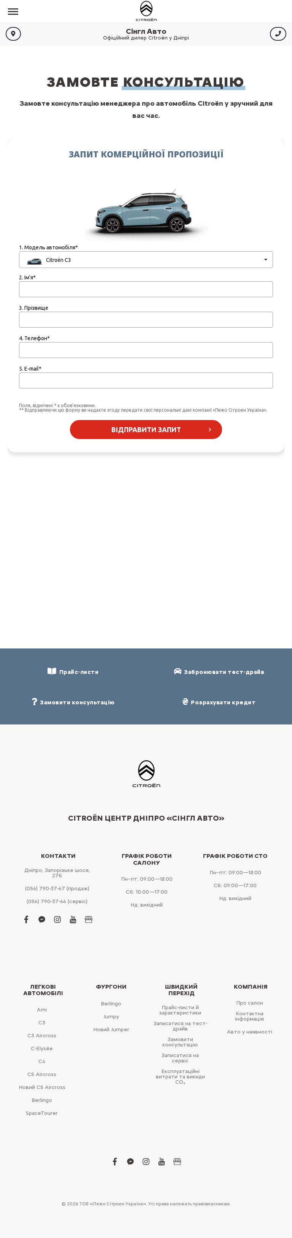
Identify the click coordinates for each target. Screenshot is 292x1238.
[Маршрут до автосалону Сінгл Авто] (13, 34)
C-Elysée (42, 1048)
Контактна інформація (249, 1016)
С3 (41, 1022)
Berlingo (42, 1100)
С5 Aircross (41, 1074)
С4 (41, 1061)
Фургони (111, 986)
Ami (42, 1010)
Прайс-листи (78, 672)
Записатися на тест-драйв (180, 1026)
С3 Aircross (41, 1035)
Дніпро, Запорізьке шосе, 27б (57, 873)
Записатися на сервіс (180, 1058)
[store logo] (146, 11)
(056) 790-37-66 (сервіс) (57, 901)
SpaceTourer (42, 1113)
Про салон (249, 1003)
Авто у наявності (249, 1032)
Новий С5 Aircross (42, 1087)
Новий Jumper (111, 1029)
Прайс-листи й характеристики (180, 1010)
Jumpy (111, 1016)
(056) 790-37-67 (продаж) (57, 888)
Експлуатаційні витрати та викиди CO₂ (180, 1076)
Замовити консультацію (180, 1042)
